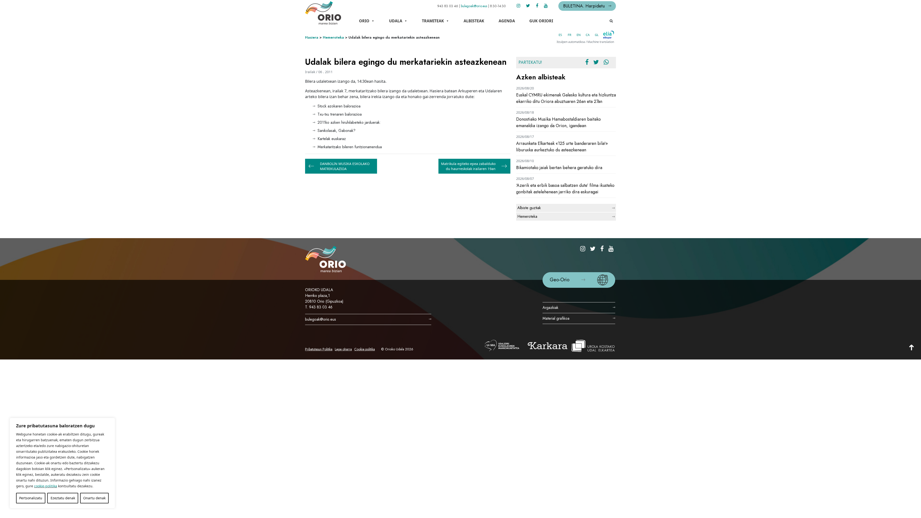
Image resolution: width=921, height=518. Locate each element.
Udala (395, 21)
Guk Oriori (541, 21)
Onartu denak (94, 498)
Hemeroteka (333, 37)
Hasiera (311, 37)
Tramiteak (433, 21)
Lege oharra (343, 349)
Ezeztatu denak (63, 498)
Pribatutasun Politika (318, 349)
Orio (364, 21)
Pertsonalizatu (30, 498)
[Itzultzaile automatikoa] (608, 34)
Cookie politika (364, 349)
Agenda (507, 21)
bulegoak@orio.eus (474, 6)
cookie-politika (45, 486)
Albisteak (474, 21)
